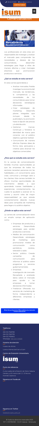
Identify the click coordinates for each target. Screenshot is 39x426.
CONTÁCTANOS (19, 5)
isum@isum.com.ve (26, 2)
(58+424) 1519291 (16, 339)
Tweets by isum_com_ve (11, 413)
